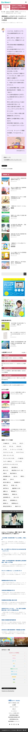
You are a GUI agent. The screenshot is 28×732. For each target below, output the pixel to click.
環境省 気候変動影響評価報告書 (9, 620)
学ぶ (14, 663)
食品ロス (18, 506)
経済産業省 (13, 500)
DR (21, 443)
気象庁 (5, 485)
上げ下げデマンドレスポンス (10, 464)
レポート (14, 661)
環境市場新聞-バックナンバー (14, 721)
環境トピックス (14, 669)
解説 (14, 682)
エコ (5, 449)
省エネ (16, 497)
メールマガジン (14, 711)
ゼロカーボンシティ (8, 455)
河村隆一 (14, 485)
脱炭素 (5, 503)
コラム (14, 658)
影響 (22, 476)
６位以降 (23, 352)
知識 (14, 679)
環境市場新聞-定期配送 (14, 715)
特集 (14, 666)
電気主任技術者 (7, 506)
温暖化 (5, 491)
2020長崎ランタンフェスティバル (13, 160)
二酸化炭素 (14, 467)
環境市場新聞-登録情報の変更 (14, 717)
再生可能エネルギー (17, 470)
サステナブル (20, 452)
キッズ (14, 655)
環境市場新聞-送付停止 (14, 719)
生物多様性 (6, 497)
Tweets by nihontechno (8, 691)
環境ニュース (14, 671)
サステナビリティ (8, 452)
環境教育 (14, 676)
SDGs (19, 446)
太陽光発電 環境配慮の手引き (8, 590)
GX (4, 446)
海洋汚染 (6, 488)
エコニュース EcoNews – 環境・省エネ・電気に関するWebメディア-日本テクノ (13, 532)
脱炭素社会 (15, 503)
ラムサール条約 (7, 461)
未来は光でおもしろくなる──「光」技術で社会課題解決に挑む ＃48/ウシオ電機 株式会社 (14, 609)
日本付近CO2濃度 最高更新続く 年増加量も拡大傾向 (13, 629)
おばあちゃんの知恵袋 (14, 652)
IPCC (11, 446)
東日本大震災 (7, 482)
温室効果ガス (16, 488)
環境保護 (14, 491)
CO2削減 (6, 443)
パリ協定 (20, 458)
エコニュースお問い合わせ (14, 713)
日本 (12, 479)
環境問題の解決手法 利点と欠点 (9, 580)
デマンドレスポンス (8, 458)
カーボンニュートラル (16, 449)
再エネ (5, 470)
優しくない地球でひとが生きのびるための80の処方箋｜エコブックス (14, 550)
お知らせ (14, 709)
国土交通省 (13, 473)
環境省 (14, 494)
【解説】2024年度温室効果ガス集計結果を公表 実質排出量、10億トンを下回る (14, 561)
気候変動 (17, 482)
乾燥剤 (5, 467)
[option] (7, 642)
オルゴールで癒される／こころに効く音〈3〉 (12, 570)
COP (14, 443)
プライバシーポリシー (14, 706)
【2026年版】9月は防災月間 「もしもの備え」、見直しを (14, 538)
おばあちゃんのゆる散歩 (6, 7)
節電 (5, 500)
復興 (5, 479)
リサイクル (18, 461)
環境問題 (6, 494)
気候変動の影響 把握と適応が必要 (9, 600)
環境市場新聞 (14, 674)
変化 (15, 476)
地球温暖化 (6, 476)
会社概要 (14, 704)
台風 (5, 473)
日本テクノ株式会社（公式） (14, 702)
